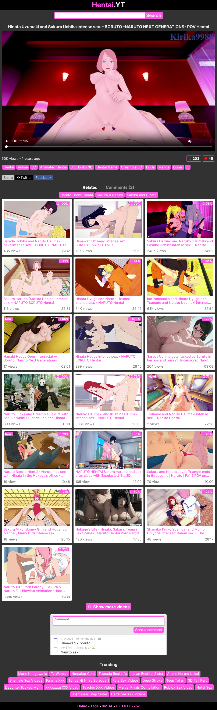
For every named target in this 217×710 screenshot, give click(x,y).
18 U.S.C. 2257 (128, 706)
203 (196, 158)
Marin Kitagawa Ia (32, 673)
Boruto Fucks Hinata (77, 195)
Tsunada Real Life (113, 673)
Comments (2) (120, 187)
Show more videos (111, 606)
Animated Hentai (53, 167)
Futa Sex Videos (126, 680)
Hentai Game (106, 167)
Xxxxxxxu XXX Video (62, 687)
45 (211, 158)
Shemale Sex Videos (26, 680)
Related (90, 187)
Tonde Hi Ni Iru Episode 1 (88, 680)
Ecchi (150, 167)
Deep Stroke (152, 680)
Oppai (178, 167)
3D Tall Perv (197, 680)
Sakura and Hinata (141, 195)
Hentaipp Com (83, 673)
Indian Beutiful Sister (147, 673)
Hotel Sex (204, 687)
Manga (164, 167)
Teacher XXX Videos (98, 687)
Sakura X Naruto (110, 195)
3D (34, 167)
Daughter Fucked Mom (23, 687)
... (187, 167)
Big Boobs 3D (82, 167)
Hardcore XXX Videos (128, 694)
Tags (94, 706)
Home (82, 706)
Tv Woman (59, 673)
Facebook (43, 177)
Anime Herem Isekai (183, 673)
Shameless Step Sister (89, 694)
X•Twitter (24, 177)
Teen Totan (175, 680)
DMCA (107, 706)
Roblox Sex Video (178, 687)
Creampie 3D (131, 167)
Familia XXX (55, 680)
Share (8, 177)
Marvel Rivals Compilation (139, 687)
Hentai (9, 167)
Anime (23, 167)
